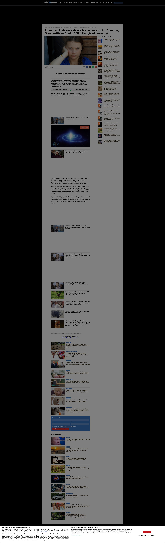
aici (37, 537)
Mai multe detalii (43, 531)
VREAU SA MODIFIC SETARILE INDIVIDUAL (147, 535)
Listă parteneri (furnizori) (76, 535)
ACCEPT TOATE (147, 532)
